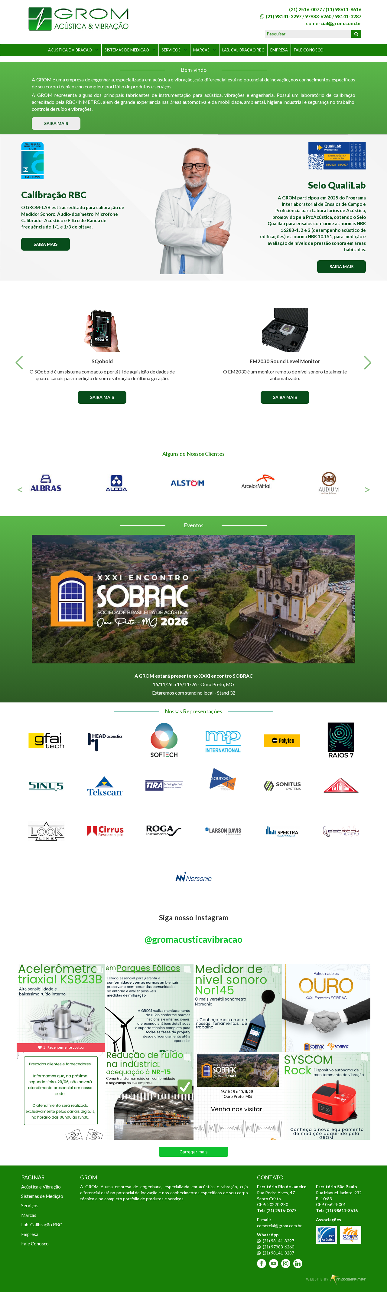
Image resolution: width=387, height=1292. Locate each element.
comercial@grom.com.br (333, 23)
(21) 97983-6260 (278, 1246)
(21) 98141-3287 (278, 1252)
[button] (19, 363)
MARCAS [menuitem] (201, 50)
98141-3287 (348, 16)
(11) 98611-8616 (343, 9)
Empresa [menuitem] (29, 1234)
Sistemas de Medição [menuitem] (42, 1196)
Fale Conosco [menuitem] (35, 1243)
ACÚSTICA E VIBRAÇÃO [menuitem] (70, 50)
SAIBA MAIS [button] (56, 123)
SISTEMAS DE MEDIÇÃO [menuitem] (127, 50)
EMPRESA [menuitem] (279, 50)
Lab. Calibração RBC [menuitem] (41, 1224)
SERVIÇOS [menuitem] (171, 50)
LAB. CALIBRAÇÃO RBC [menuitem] (243, 50)
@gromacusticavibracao (193, 939)
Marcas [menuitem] (28, 1215)
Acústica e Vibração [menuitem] (41, 1186)
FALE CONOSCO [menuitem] (309, 50)
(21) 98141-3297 (283, 16)
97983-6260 (318, 16)
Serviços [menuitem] (29, 1205)
